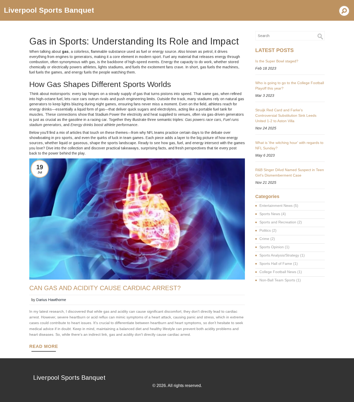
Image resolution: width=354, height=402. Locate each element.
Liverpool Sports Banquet (49, 10)
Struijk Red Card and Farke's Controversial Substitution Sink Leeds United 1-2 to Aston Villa (285, 115)
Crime (267, 239)
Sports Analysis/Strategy (282, 255)
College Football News (280, 272)
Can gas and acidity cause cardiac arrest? (105, 288)
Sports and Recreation (280, 222)
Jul (40, 172)
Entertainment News (278, 205)
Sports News (272, 214)
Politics (268, 230)
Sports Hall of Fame (278, 263)
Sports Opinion (274, 247)
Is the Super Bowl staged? (276, 61)
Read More (43, 346)
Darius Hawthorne (51, 300)
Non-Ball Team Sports (280, 280)
